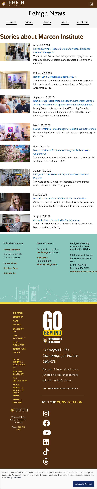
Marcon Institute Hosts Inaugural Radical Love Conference (64, 129)
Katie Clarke (10, 273)
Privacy (16, 353)
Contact (17, 325)
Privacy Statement (14, 477)
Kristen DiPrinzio (12, 249)
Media (65, 22)
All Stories (82, 22)
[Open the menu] (91, 4)
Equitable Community (18, 373)
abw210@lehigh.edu (47, 264)
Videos (29, 22)
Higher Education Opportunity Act (19, 363)
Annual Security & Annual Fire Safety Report (18, 390)
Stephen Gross (11, 268)
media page (43, 252)
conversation (69, 402)
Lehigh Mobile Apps (18, 343)
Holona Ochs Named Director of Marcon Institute (59, 198)
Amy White (42, 257)
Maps (15, 321)
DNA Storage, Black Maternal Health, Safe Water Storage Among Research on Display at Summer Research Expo (63, 102)
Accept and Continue (83, 484)
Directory (18, 317)
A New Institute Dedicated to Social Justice (56, 220)
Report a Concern (17, 401)
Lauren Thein (10, 263)
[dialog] (48, 479)
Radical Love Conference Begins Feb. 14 (55, 77)
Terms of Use (19, 349)
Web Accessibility (19, 337)
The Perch (18, 313)
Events (47, 22)
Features (11, 22)
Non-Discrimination (20, 379)
